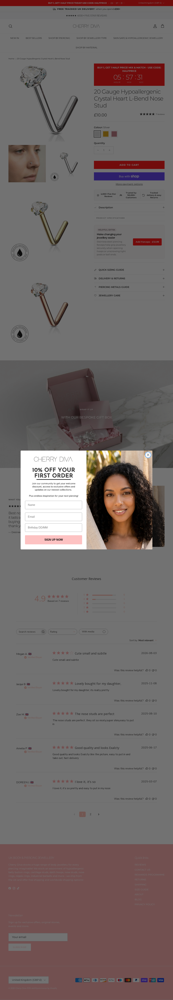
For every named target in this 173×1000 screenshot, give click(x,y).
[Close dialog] (148, 455)
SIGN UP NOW (53, 539)
